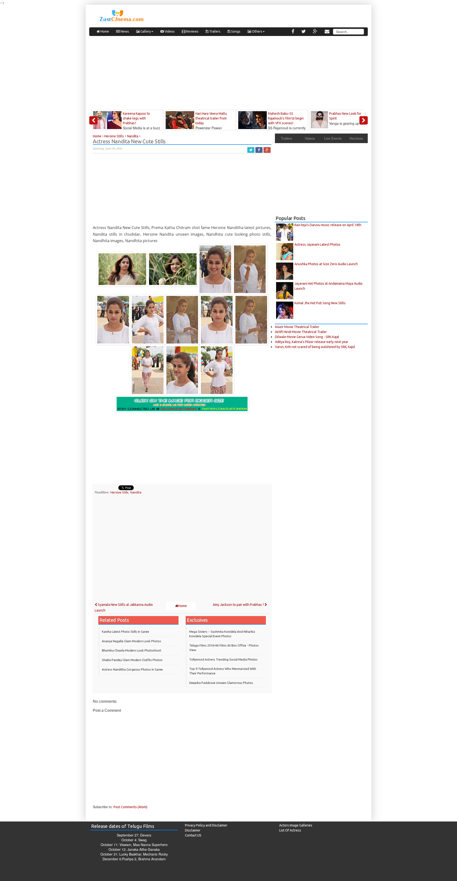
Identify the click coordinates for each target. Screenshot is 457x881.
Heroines (356, 138)
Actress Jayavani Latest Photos (317, 244)
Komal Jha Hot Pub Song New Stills (320, 303)
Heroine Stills (119, 492)
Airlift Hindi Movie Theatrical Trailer (301, 332)
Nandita (135, 492)
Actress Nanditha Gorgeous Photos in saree (132, 669)
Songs (235, 31)
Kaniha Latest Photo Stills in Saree (125, 631)
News (124, 31)
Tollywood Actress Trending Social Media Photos (223, 659)
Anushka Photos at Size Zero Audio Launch (326, 264)
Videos (169, 31)
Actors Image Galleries (295, 825)
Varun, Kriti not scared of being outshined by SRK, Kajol (315, 347)
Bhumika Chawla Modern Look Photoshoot (131, 650)
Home (104, 31)
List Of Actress (290, 830)
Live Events (333, 138)
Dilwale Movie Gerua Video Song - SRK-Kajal (307, 337)
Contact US (193, 835)
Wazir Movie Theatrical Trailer (297, 327)
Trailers (214, 31)
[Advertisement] (228, 74)
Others (256, 31)
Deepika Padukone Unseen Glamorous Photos (221, 682)
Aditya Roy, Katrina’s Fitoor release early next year (311, 342)
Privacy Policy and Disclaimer (206, 825)
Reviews (192, 31)
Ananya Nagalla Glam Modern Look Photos (131, 641)
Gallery (145, 31)
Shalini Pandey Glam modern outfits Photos (132, 660)
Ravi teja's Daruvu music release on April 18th (327, 225)
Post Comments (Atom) (130, 807)
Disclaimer (192, 830)
